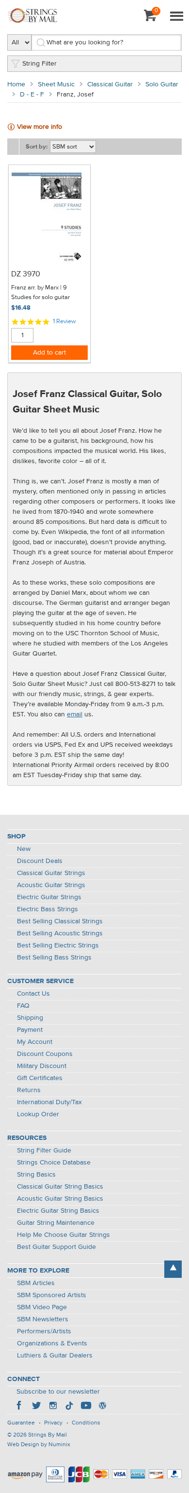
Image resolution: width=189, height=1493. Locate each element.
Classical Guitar (110, 84)
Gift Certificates (40, 1078)
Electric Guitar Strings (49, 897)
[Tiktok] (69, 1406)
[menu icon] (176, 17)
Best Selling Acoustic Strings (60, 933)
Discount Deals (40, 861)
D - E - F (32, 94)
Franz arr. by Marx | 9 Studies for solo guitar (40, 293)
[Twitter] (36, 1406)
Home (16, 84)
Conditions (86, 1423)
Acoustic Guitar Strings (51, 885)
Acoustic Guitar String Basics (60, 1198)
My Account (34, 1042)
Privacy (53, 1423)
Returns (29, 1090)
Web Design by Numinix (38, 1445)
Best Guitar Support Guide (56, 1247)
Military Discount (41, 1066)
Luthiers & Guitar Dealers (55, 1355)
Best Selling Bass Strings (54, 957)
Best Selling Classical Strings (60, 921)
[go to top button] (173, 1269)
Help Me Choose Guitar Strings (63, 1235)
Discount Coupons (45, 1054)
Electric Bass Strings (47, 909)
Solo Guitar (161, 84)
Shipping (30, 1017)
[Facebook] (20, 1406)
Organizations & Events (52, 1343)
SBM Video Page (42, 1307)
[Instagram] (53, 1406)
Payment (30, 1030)
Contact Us (33, 993)
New (24, 849)
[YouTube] (86, 1406)
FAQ (23, 1005)
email (74, 714)
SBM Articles (36, 1283)
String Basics (36, 1174)
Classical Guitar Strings (51, 873)
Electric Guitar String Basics (58, 1210)
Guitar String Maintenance (55, 1222)
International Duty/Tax (49, 1102)
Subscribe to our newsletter (58, 1391)
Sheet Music (56, 84)
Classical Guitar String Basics (60, 1186)
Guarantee (21, 1423)
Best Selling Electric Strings (58, 945)
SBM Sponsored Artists (51, 1295)
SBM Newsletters (42, 1319)
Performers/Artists (44, 1331)
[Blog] (102, 1406)
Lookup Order (38, 1114)
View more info (39, 126)
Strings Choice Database (54, 1162)
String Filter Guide (44, 1150)
